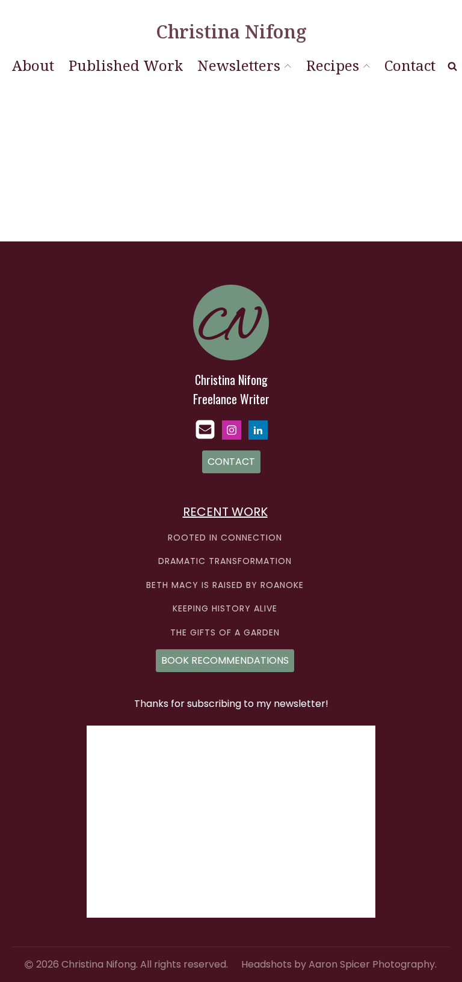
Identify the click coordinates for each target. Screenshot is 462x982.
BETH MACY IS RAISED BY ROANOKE (225, 585)
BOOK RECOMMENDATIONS (225, 660)
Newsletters (238, 65)
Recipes (332, 65)
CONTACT (231, 461)
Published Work (126, 65)
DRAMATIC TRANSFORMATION (225, 561)
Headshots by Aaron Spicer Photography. (339, 964)
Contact (410, 65)
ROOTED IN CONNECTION (225, 537)
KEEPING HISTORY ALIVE (225, 608)
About (33, 65)
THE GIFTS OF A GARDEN (225, 632)
